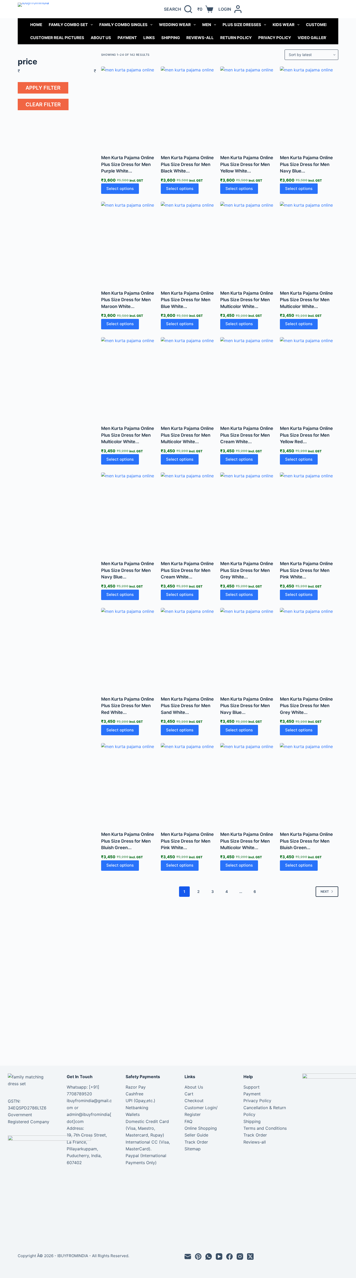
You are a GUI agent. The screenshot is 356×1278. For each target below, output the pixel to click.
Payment (127, 37)
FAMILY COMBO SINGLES (123, 24)
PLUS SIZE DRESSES (242, 24)
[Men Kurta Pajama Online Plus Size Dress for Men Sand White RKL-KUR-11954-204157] (190, 648)
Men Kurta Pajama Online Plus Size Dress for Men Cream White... (246, 435)
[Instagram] (240, 1256)
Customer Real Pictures (57, 37)
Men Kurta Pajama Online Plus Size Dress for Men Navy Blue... (306, 164)
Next (325, 891)
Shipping (170, 37)
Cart (189, 1093)
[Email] (188, 1256)
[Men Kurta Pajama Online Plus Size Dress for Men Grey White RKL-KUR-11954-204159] (309, 648)
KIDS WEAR (283, 24)
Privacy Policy (274, 37)
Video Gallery (313, 37)
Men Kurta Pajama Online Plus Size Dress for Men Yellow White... (246, 164)
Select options (120, 188)
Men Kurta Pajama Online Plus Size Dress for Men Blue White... (187, 300)
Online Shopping (201, 1128)
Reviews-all (200, 37)
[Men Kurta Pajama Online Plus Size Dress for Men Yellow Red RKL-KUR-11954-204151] (309, 378)
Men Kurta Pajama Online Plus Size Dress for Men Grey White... (246, 570)
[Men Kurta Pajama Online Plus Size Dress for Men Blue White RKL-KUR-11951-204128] (190, 242)
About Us (101, 37)
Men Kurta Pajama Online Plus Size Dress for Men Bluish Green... (127, 841)
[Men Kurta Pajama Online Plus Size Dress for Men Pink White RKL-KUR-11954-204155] (309, 513)
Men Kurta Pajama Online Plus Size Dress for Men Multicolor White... (246, 300)
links (149, 37)
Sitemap (193, 1148)
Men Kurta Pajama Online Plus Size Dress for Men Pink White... (306, 570)
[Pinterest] (198, 1256)
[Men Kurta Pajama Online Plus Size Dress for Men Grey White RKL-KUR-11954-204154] (249, 513)
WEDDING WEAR (175, 24)
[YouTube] (219, 1256)
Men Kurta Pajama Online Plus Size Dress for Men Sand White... (187, 705)
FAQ (188, 1121)
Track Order (196, 1142)
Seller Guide (196, 1135)
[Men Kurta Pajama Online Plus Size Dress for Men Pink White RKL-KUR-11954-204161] (190, 784)
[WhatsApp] (208, 1256)
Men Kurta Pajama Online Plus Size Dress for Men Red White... (127, 705)
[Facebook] (229, 1256)
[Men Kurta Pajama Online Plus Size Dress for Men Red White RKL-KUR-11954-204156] (130, 648)
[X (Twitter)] (250, 1256)
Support (251, 1087)
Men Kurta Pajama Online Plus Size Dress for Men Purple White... (127, 164)
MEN (206, 24)
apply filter (43, 88)
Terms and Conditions (265, 1128)
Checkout (194, 1100)
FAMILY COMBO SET (68, 24)
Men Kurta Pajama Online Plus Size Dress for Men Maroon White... (127, 300)
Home (36, 24)
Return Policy (236, 37)
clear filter (43, 104)
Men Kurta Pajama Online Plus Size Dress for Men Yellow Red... (306, 435)
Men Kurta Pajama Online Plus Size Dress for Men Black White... (187, 164)
